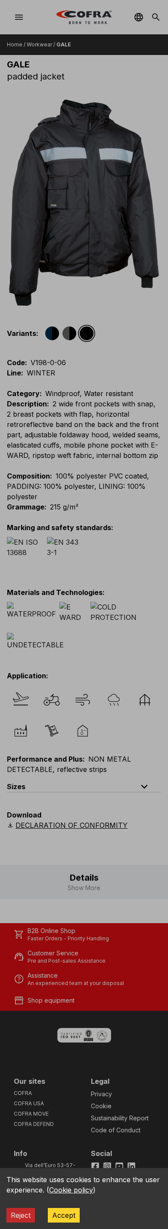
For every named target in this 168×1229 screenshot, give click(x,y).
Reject (21, 1215)
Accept (63, 1215)
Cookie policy (71, 1190)
